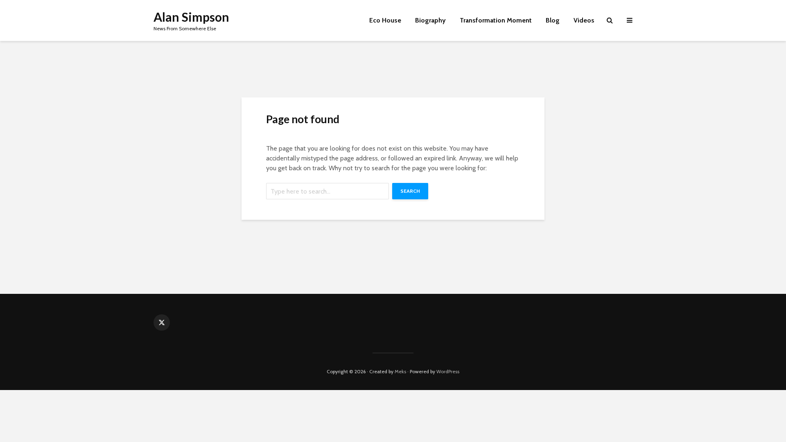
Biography (430, 20)
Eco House (385, 20)
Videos (584, 20)
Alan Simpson (191, 16)
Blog (553, 20)
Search (410, 191)
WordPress (447, 371)
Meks (400, 371)
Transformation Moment (496, 20)
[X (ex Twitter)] (162, 322)
